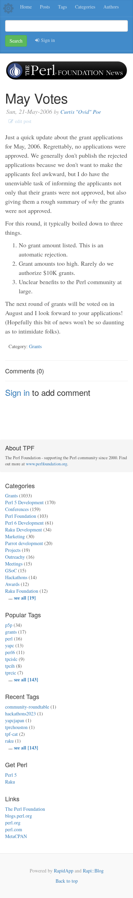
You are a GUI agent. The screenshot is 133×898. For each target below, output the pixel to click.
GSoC (11, 570)
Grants (35, 346)
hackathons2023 (20, 713)
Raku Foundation (21, 591)
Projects (12, 550)
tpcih (10, 666)
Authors (111, 6)
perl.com (13, 829)
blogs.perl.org (18, 815)
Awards (12, 584)
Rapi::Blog (93, 870)
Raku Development (23, 529)
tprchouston (16, 727)
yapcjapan (14, 720)
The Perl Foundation (25, 809)
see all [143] (26, 679)
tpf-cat (11, 734)
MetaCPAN (16, 836)
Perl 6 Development (24, 523)
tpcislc (11, 659)
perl (9, 638)
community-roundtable (27, 706)
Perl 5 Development (24, 502)
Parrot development (24, 543)
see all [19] (25, 597)
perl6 (10, 652)
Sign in (47, 40)
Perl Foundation (20, 516)
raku (9, 741)
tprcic (10, 672)
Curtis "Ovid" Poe (80, 111)
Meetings (14, 563)
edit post (22, 121)
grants (11, 632)
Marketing (15, 536)
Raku (10, 781)
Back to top (67, 881)
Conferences (17, 509)
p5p (8, 625)
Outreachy (15, 557)
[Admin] (8, 7)
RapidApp (63, 870)
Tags (62, 6)
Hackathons (16, 577)
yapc (9, 645)
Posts (45, 6)
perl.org (12, 822)
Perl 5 (11, 775)
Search (16, 40)
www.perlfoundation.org (46, 464)
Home (26, 6)
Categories (85, 6)
